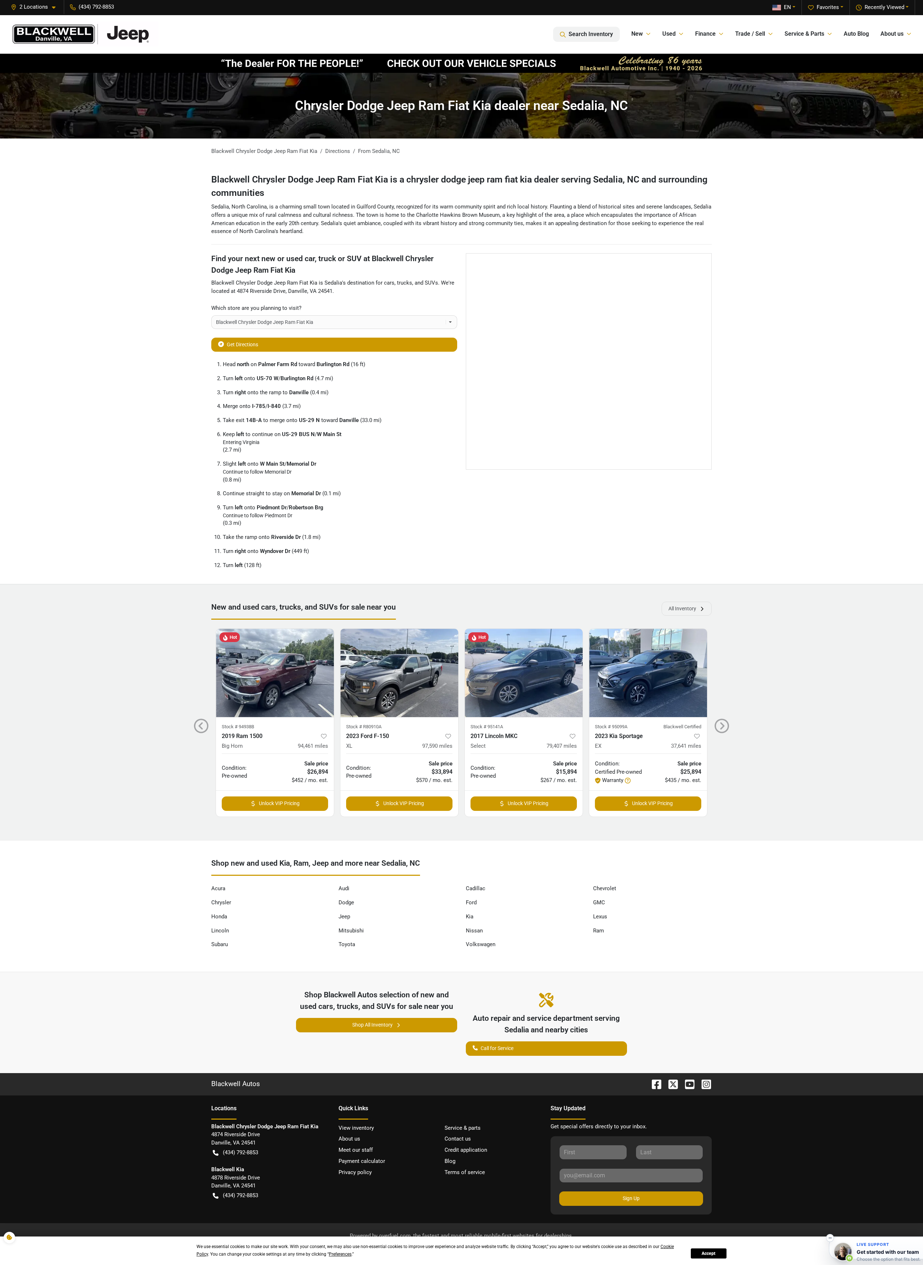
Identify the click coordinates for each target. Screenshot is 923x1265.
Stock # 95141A (487, 726)
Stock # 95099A (611, 726)
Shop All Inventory (372, 1025)
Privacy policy (355, 1172)
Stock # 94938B (238, 726)
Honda (219, 916)
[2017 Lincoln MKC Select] (524, 673)
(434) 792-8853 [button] (96, 7)
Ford (471, 902)
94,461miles (313, 746)
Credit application (466, 1150)
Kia (469, 916)
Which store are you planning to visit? (256, 308)
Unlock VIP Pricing (279, 803)
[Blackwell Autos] (85, 34)
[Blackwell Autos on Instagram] (703, 1084)
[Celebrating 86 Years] (461, 63)
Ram (598, 930)
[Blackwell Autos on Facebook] (653, 1084)
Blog (450, 1161)
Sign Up (631, 1198)
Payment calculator (362, 1161)
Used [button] (669, 33)
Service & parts (463, 1128)
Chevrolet (604, 888)
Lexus (600, 916)
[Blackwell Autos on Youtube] (687, 1084)
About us (349, 1139)
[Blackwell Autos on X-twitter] (670, 1084)
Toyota (347, 944)
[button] (36, 7)
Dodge (346, 902)
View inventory (356, 1128)
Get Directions (242, 344)
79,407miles (562, 746)
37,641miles (686, 746)
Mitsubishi (351, 930)
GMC (599, 902)
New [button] (637, 33)
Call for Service (497, 1048)
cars (389, 283)
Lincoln (220, 930)
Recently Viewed (884, 7)
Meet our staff (356, 1150)
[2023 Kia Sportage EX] (648, 673)
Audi (344, 888)
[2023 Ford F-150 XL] (399, 673)
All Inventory (682, 608)
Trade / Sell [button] (750, 33)
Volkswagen (480, 944)
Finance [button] (705, 33)
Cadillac (475, 888)
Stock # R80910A (363, 726)
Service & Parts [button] (804, 33)
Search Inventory (591, 34)
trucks (404, 283)
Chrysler (221, 902)
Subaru (219, 944)
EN (787, 7)
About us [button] (892, 33)
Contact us (458, 1139)
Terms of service (465, 1172)
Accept (708, 1253)
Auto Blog (856, 33)
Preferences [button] (340, 1254)
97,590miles (437, 746)
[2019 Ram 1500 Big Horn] (275, 673)
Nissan (474, 930)
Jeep (344, 916)
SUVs (431, 283)
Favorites (828, 7)
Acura (218, 888)
